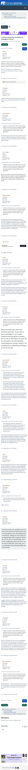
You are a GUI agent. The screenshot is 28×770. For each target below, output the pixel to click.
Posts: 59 (4, 91)
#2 (1, 107)
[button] (24, 48)
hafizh (11, 81)
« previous (4, 44)
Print (24, 48)
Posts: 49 (4, 155)
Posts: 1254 (4, 519)
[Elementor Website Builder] (14, 758)
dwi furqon (6, 81)
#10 (2, 479)
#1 (1, 78)
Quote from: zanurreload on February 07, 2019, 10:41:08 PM (11, 421)
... (6, 48)
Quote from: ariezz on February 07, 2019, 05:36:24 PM (10, 370)
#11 (2, 510)
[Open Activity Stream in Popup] (22, 726)
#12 (2, 559)
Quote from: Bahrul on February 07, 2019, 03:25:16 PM (10, 123)
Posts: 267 (4, 198)
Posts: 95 (4, 310)
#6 (1, 252)
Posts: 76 (4, 54)
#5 (1, 235)
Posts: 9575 (4, 116)
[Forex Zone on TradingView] (18, 767)
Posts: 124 (4, 664)
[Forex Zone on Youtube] (16, 767)
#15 (2, 694)
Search (5, 27)
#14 (2, 655)
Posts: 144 (4, 488)
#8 (1, 405)
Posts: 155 (4, 457)
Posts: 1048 (4, 260)
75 (7, 48)
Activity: (4, 726)
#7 (1, 354)
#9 (1, 448)
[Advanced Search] (9, 27)
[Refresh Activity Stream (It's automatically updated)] (24, 726)
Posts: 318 (4, 568)
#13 (2, 612)
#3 (1, 146)
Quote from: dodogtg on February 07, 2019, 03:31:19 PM (11, 495)
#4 (1, 189)
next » (24, 44)
